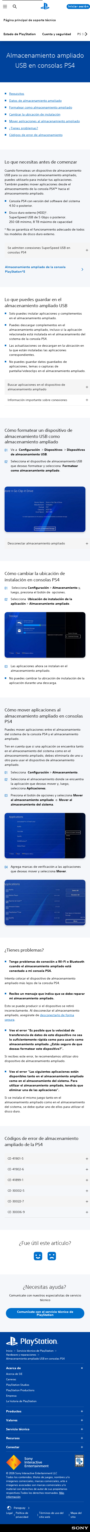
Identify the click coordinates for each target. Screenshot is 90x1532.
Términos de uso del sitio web (51, 1515)
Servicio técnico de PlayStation (35, 1351)
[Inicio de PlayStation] (45, 6)
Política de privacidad (22, 1515)
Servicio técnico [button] (17, 1429)
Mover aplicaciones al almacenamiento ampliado (44, 121)
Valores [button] (11, 1420)
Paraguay (19, 1508)
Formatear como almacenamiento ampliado (40, 107)
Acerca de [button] (13, 1368)
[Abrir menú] (5, 6)
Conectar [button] (12, 1447)
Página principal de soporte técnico (29, 20)
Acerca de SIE (14, 1374)
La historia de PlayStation (21, 1401)
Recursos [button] (13, 1438)
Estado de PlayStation (19, 34)
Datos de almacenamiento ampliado (35, 101)
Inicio (9, 1351)
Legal (9, 1513)
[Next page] (85, 34)
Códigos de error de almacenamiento (35, 135)
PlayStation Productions (20, 1390)
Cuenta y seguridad (56, 34)
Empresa (11, 1396)
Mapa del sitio (76, 1515)
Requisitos (16, 94)
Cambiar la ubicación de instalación (34, 114)
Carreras (11, 1379)
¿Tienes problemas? (23, 128)
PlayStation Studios (17, 1385)
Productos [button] (13, 1411)
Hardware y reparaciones (21, 1354)
